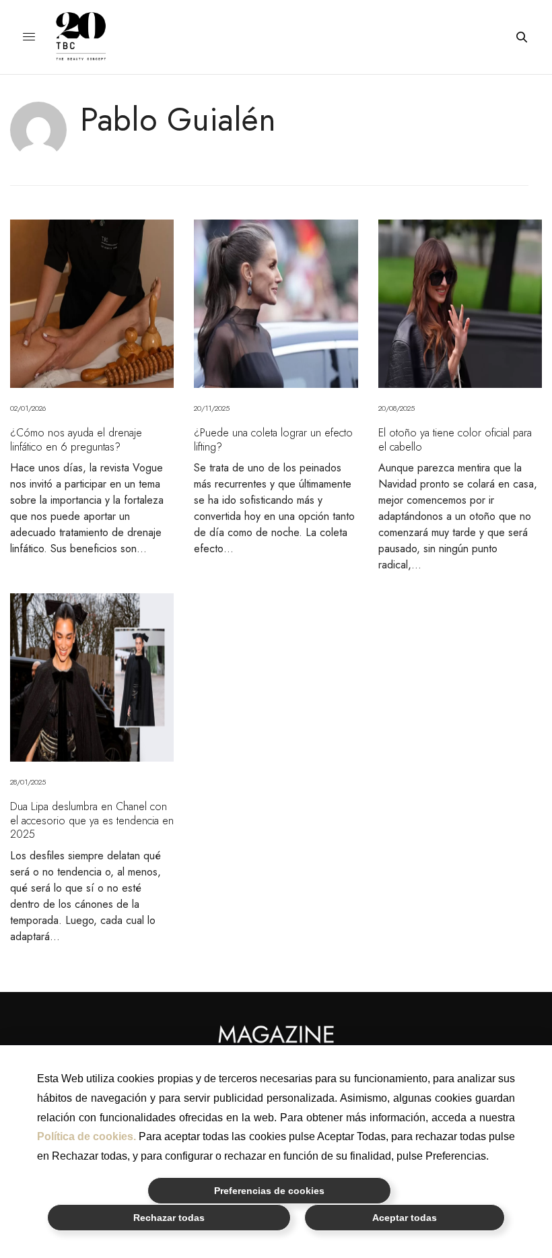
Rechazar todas (169, 1217)
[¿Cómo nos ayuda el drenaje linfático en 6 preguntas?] (92, 304)
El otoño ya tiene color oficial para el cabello (455, 440)
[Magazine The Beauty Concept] (91, 37)
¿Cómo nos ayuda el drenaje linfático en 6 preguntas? (76, 440)
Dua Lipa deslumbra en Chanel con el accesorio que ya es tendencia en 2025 (92, 820)
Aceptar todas (404, 1217)
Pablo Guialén (178, 119)
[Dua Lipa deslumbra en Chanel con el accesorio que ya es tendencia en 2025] (92, 677)
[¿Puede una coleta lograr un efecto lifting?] (275, 304)
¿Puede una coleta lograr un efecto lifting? (273, 440)
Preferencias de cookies (269, 1190)
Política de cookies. (86, 1136)
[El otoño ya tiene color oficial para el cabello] (460, 304)
